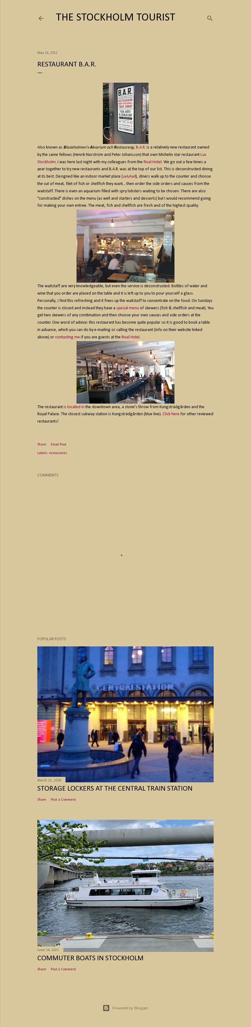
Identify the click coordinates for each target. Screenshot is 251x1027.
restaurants (58, 453)
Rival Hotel (153, 162)
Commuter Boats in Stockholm (90, 958)
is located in (74, 407)
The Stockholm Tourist (115, 17)
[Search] (210, 17)
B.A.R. (141, 147)
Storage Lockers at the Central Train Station (115, 788)
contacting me (67, 337)
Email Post (58, 444)
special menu (127, 308)
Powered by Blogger (130, 1008)
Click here (171, 414)
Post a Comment (63, 800)
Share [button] (41, 444)
